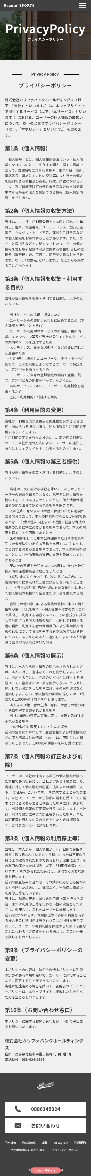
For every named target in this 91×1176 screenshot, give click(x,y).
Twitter (10, 1142)
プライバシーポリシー (66, 1150)
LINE (45, 1142)
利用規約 (80, 1142)
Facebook (29, 1142)
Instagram (61, 1142)
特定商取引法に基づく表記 (27, 1150)
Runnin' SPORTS (19, 5)
